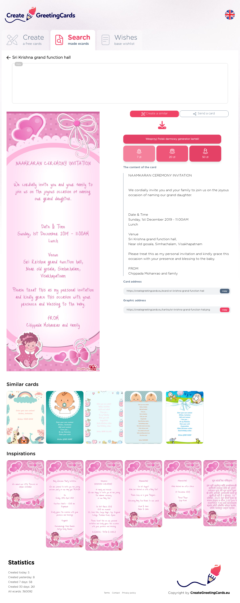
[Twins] (144, 417)
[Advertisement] (120, 83)
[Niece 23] (183, 489)
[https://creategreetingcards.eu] (112, 15)
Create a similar (157, 113)
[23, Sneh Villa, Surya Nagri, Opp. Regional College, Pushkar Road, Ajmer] (105, 505)
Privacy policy (129, 593)
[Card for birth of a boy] (65, 417)
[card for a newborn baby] (185, 417)
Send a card (206, 113)
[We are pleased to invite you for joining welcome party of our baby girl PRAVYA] (65, 504)
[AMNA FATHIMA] (26, 484)
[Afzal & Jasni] (144, 494)
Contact (116, 593)
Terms (107, 593)
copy (224, 291)
